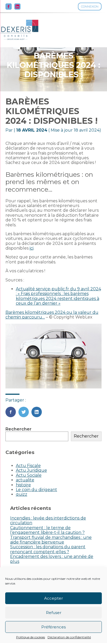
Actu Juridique (31, 470)
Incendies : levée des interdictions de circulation (48, 520)
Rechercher (18, 429)
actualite (25, 479)
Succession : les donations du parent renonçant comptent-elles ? (47, 549)
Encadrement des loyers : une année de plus (51, 559)
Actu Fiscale (28, 465)
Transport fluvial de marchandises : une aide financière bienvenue (51, 540)
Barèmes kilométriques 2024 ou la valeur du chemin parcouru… (51, 315)
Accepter (53, 598)
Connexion (89, 6)
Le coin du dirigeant (36, 489)
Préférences (53, 626)
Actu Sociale (29, 475)
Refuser (53, 612)
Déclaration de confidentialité (69, 637)
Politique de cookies (30, 637)
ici (32, 248)
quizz (21, 494)
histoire (23, 484)
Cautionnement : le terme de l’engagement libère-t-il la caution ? (47, 530)
